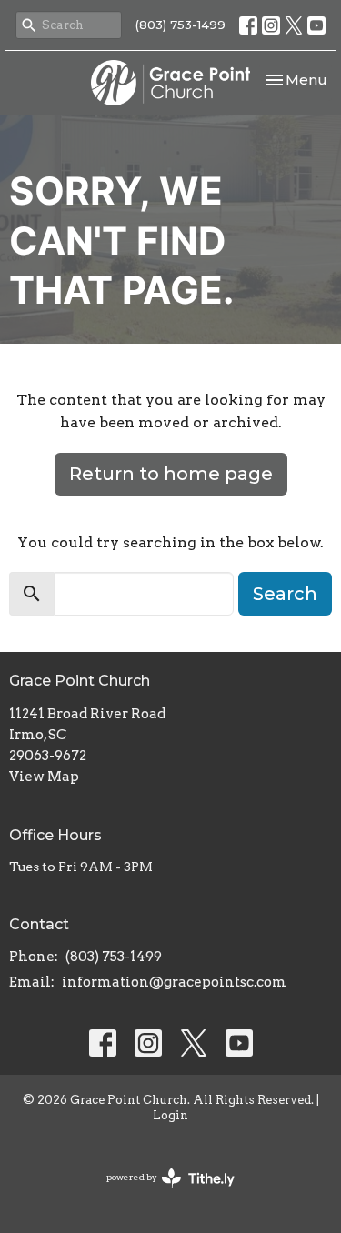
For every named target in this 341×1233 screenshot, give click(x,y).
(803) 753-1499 (180, 24)
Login (170, 1115)
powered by (161, 1192)
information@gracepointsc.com (174, 982)
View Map (44, 776)
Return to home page (171, 474)
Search (285, 594)
